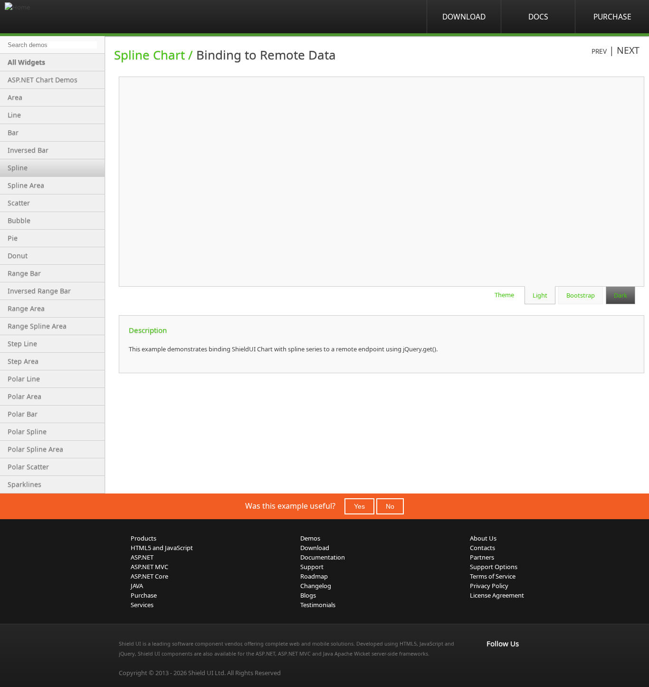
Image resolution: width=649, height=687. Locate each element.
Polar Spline (27, 431)
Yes (359, 506)
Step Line (22, 343)
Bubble (19, 220)
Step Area (23, 361)
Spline (18, 167)
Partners (482, 557)
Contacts (482, 547)
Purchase (612, 16)
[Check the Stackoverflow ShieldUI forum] (513, 663)
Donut (18, 255)
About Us (483, 538)
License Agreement (497, 595)
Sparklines (24, 484)
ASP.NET (142, 557)
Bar (13, 132)
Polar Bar (23, 413)
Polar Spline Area (35, 449)
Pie (13, 237)
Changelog (315, 585)
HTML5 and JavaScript (162, 547)
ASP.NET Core (149, 576)
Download (464, 16)
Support (312, 566)
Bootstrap (580, 295)
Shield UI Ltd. (207, 672)
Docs (538, 16)
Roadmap (314, 576)
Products (143, 538)
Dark (620, 295)
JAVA (137, 585)
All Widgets (26, 62)
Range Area (26, 308)
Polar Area (24, 396)
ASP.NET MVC (149, 566)
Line (14, 114)
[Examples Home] (43, 16)
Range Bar (24, 273)
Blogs (308, 595)
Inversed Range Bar (39, 290)
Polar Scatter (28, 466)
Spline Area (26, 185)
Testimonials (317, 604)
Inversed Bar (28, 150)
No (390, 506)
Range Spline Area (37, 325)
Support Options (493, 566)
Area (15, 97)
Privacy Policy (489, 585)
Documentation (322, 557)
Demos (310, 538)
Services (142, 604)
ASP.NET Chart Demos (42, 79)
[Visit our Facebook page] (492, 663)
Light (540, 295)
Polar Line (24, 378)
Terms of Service (492, 576)
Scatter (19, 202)
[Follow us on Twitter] (534, 663)
